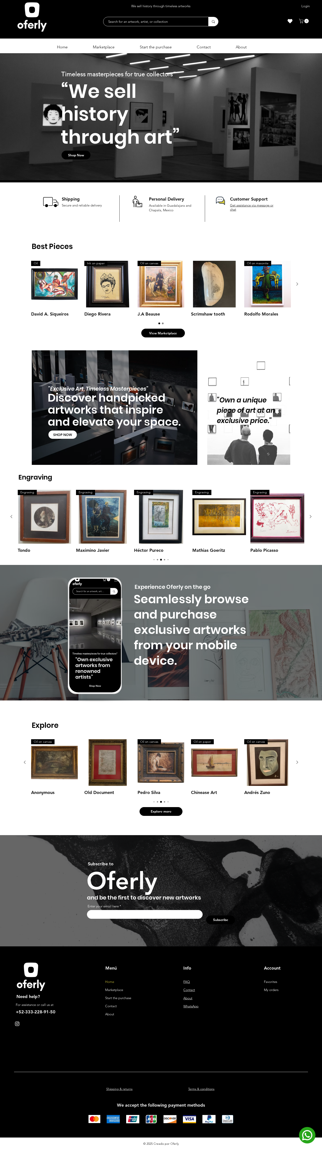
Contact (111, 1006)
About (109, 1014)
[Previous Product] (11, 516)
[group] (161, 289)
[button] (304, 21)
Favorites (270, 982)
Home (109, 982)
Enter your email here (103, 906)
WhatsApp (190, 1006)
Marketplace (114, 990)
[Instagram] (17, 1024)
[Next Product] (297, 284)
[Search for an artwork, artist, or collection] (213, 21)
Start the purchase (118, 998)
